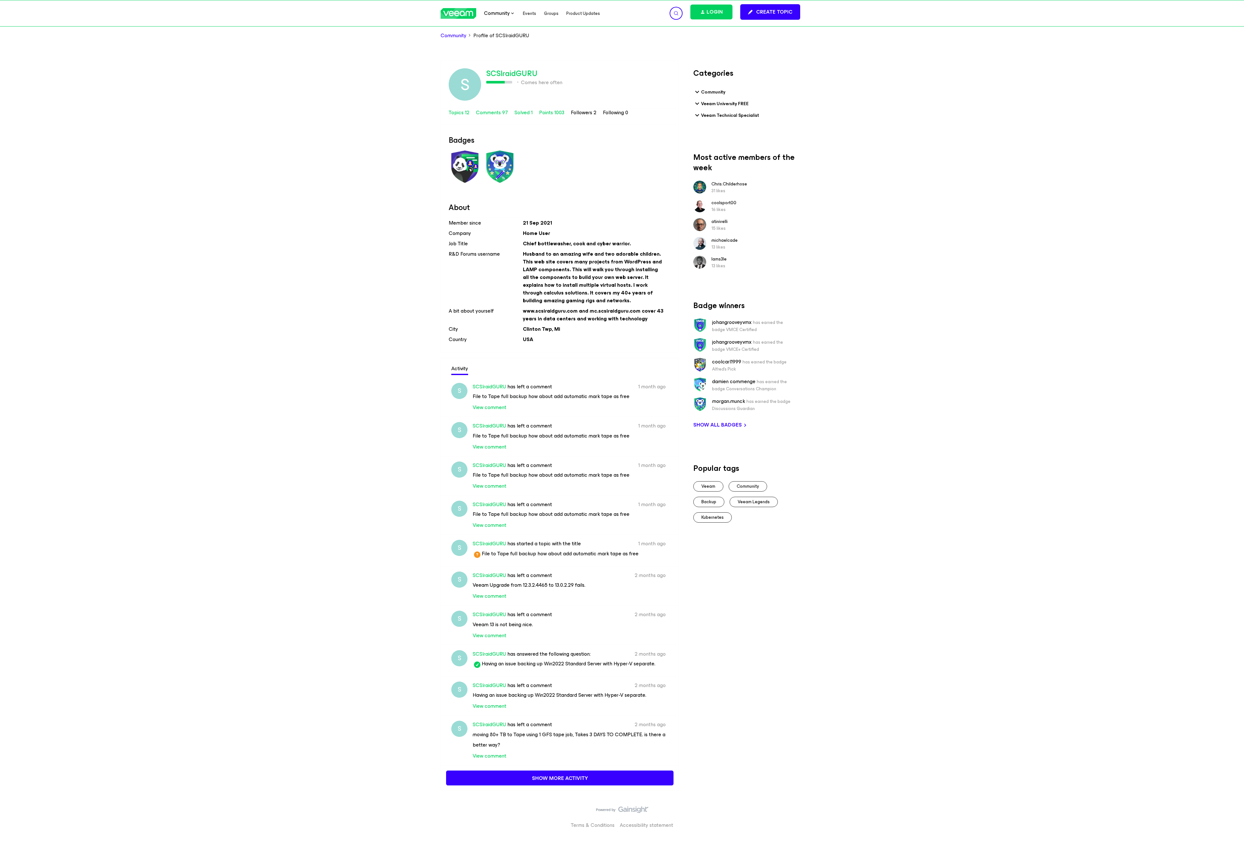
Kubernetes (712, 517)
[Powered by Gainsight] (622, 811)
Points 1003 (552, 112)
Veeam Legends (754, 501)
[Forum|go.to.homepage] (458, 13)
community (748, 486)
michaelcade (724, 240)
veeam (708, 486)
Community (453, 35)
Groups (551, 13)
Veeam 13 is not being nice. (503, 624)
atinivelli (719, 221)
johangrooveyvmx (732, 322)
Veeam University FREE (725, 103)
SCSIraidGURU (511, 73)
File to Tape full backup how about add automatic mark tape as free (551, 396)
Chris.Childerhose (729, 184)
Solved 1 (524, 112)
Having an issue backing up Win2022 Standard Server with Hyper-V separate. (564, 663)
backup (708, 501)
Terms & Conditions (593, 825)
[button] (770, 12)
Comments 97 (492, 112)
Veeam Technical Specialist (730, 115)
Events (529, 13)
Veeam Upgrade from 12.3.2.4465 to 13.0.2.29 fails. (529, 585)
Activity (459, 368)
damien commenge (733, 381)
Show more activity (560, 778)
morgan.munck (728, 401)
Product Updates (583, 13)
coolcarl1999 (726, 362)
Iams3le (719, 259)
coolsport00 (723, 202)
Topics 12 (460, 112)
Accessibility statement (646, 825)
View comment (489, 407)
